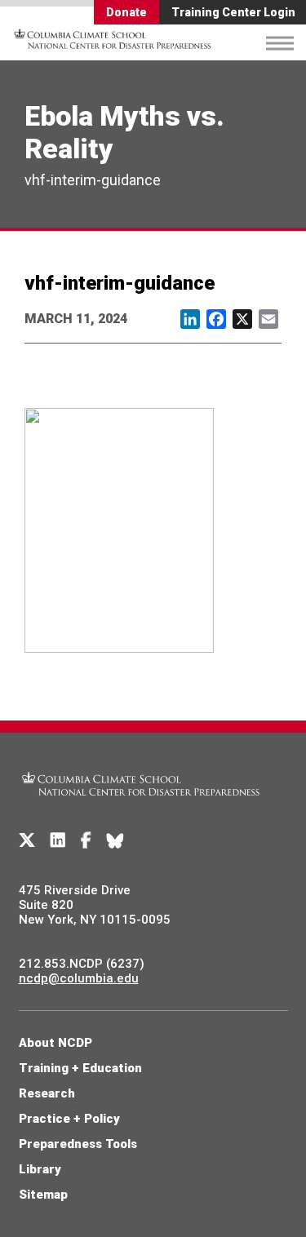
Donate (126, 12)
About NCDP (55, 1042)
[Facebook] (86, 840)
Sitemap (43, 1194)
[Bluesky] (115, 840)
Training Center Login (233, 12)
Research (47, 1093)
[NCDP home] (141, 805)
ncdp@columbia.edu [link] (79, 978)
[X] (27, 840)
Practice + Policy (69, 1118)
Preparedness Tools (78, 1144)
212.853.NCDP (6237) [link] (81, 963)
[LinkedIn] (58, 840)
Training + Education (80, 1068)
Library (40, 1169)
